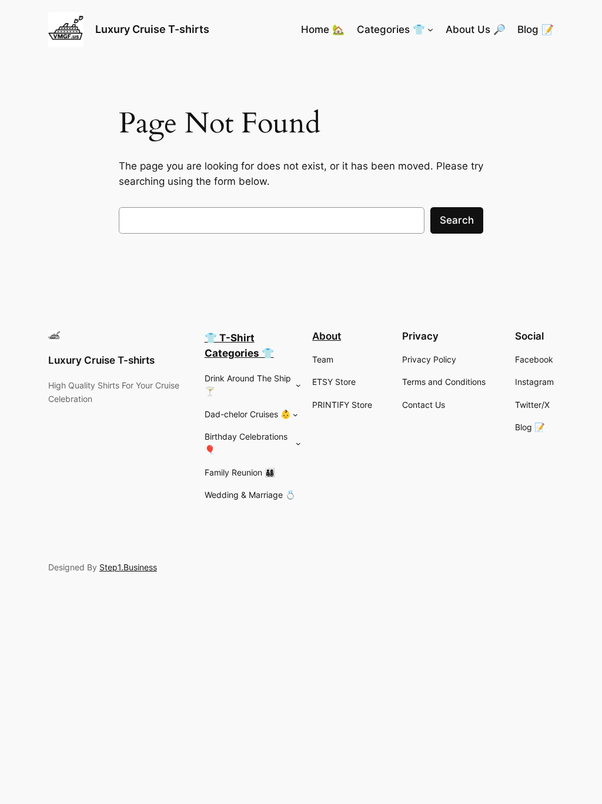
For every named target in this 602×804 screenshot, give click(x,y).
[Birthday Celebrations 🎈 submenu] (298, 443)
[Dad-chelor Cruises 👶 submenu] (295, 414)
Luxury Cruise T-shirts (152, 29)
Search (457, 220)
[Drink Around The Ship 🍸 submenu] (298, 385)
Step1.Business (128, 567)
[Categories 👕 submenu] (430, 29)
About (326, 336)
